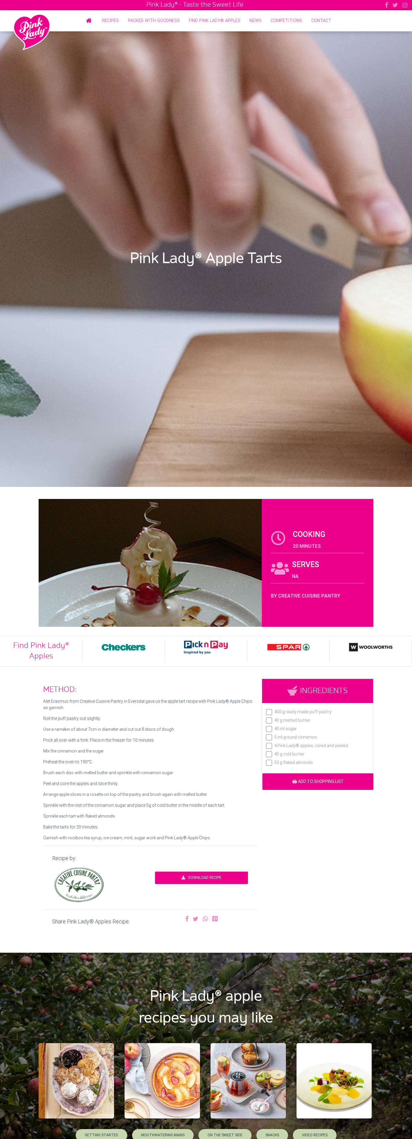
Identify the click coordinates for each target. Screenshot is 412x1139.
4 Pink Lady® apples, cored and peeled (311, 745)
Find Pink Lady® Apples (214, 20)
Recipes (110, 20)
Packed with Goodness (154, 20)
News (255, 20)
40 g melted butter (292, 720)
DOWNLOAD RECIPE (204, 878)
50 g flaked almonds (293, 762)
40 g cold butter (289, 754)
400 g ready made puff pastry (302, 712)
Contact (321, 20)
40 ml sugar (285, 729)
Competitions (286, 20)
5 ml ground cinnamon (295, 737)
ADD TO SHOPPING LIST (320, 781)
